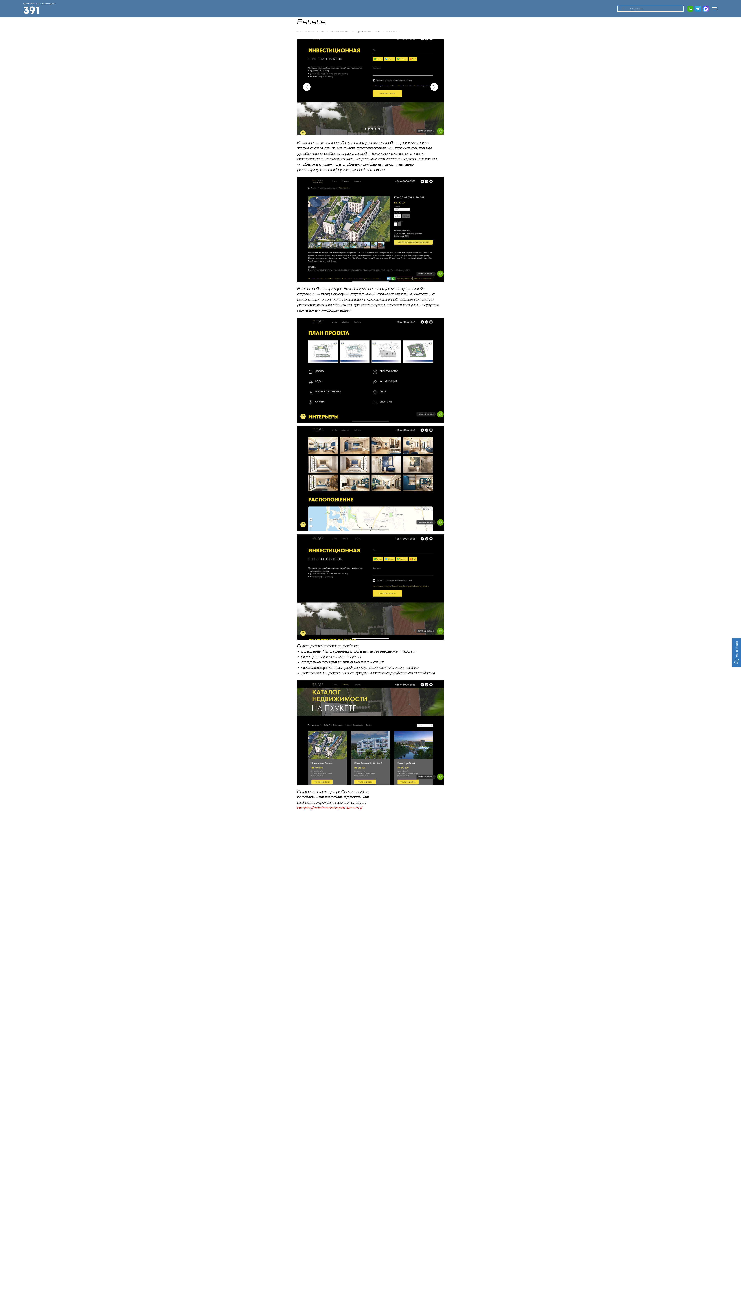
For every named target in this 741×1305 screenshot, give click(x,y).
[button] (714, 8)
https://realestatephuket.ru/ (329, 808)
